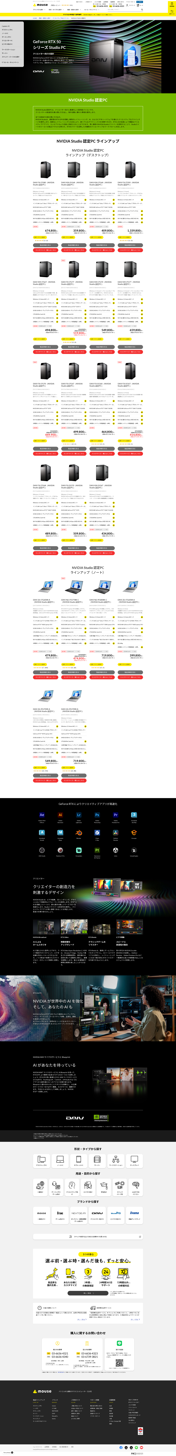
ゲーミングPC (6, 37)
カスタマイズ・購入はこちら (46, 250)
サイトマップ (132, 1423)
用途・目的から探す (73, 9)
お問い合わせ (120, 2)
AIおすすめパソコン (135, 1193)
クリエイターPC (7, 40)
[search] (141, 9)
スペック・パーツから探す (10, 57)
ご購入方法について (76, 1406)
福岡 (110, 1423)
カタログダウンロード (134, 1415)
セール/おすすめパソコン (40, 1421)
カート (141, 5)
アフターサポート (130, 2)
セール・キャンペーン (90, 9)
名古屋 (111, 1416)
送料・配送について (76, 1411)
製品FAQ (92, 1411)
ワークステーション (8, 49)
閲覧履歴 (172, 6)
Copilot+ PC (6, 26)
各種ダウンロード (95, 1413)
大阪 (110, 1418)
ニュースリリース (37, 1447)
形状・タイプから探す (55, 9)
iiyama (54, 1418)
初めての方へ (79, 2)
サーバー (5, 53)
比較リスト (172, 14)
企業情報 (105, 2)
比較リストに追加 (39, 237)
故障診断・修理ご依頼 (96, 1408)
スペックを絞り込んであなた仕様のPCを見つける (90, 1236)
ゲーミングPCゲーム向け (56, 1193)
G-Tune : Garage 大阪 (115, 1421)
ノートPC (5, 33)
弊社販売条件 (61, 1372)
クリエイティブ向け (72, 1193)
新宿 (110, 1411)
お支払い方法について (77, 1408)
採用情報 (54, 1447)
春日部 (111, 1413)
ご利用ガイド (88, 2)
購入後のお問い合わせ (96, 1406)
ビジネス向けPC (7, 44)
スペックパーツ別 (120, 1193)
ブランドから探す (38, 9)
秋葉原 (111, 1408)
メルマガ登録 (97, 2)
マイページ (132, 5)
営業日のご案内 (75, 1413)
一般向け (40, 1192)
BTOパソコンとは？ (134, 1402)
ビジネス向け (88, 1192)
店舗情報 (112, 2)
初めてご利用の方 (133, 1400)
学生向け (104, 1192)
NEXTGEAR (55, 1411)
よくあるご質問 (75, 1418)
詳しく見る (87, 1293)
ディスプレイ (134, 1165)
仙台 (110, 1406)
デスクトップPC (7, 30)
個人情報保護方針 (63, 1447)
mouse (54, 1406)
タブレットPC (78, 1165)
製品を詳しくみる (45, 245)
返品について (74, 1416)
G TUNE (54, 1408)
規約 (72, 1447)
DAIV (53, 1413)
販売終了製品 (132, 1417)
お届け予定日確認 (133, 1412)
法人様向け (139, 2)
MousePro (55, 1416)
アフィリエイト (133, 1407)
